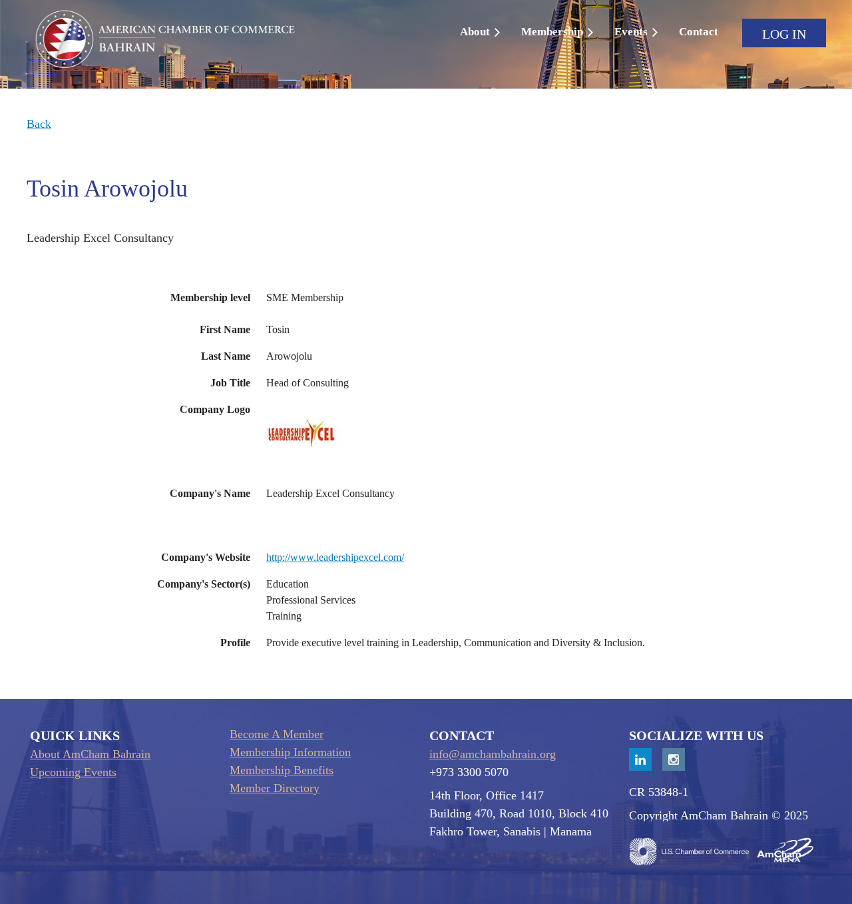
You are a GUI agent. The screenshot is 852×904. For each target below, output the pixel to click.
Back (39, 124)
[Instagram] (673, 759)
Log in (784, 34)
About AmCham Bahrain (90, 754)
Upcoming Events (73, 772)
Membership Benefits (281, 770)
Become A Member (276, 734)
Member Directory (275, 788)
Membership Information (290, 752)
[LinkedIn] (640, 759)
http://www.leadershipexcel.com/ (335, 557)
